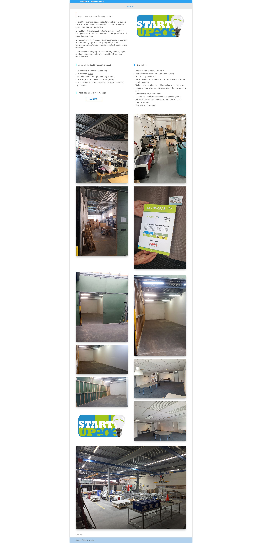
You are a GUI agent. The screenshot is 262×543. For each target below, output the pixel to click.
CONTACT (131, 6)
